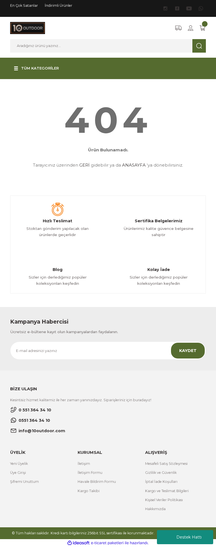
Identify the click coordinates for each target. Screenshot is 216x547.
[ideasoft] (78, 543)
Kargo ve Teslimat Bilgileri (167, 491)
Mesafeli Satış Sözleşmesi (166, 463)
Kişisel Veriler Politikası (164, 500)
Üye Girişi (18, 472)
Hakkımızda (155, 509)
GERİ (84, 165)
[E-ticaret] (107, 543)
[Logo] (27, 28)
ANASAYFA (134, 165)
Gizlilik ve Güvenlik (161, 472)
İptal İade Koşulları (161, 481)
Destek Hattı (189, 537)
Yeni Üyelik (19, 463)
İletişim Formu (90, 472)
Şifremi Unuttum (24, 481)
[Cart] (202, 28)
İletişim (84, 463)
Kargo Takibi (89, 491)
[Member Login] (190, 28)
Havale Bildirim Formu (97, 481)
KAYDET (188, 350)
